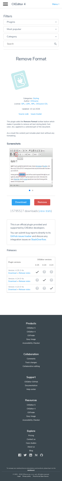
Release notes (24, 273)
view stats (45, 211)
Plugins (11, 22)
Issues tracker (36, 114)
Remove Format (31, 59)
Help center (31, 389)
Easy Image (31, 339)
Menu (55, 4)
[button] (29, 190)
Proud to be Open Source (40, 476)
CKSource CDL (42, 104)
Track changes (31, 362)
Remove (42, 202)
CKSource (34, 101)
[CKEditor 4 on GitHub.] (41, 455)
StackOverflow (38, 239)
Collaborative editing (31, 366)
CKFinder (31, 335)
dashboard (30, 470)
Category (12, 36)
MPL (33, 104)
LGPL (28, 104)
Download (20, 202)
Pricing (31, 435)
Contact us (31, 439)
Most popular (14, 29)
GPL (23, 104)
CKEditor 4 (19, 4)
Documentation (31, 385)
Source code (24, 114)
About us (31, 447)
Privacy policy (26, 476)
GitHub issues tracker (21, 236)
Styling (36, 98)
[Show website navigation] (5, 4)
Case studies (31, 443)
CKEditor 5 (31, 328)
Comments (31, 359)
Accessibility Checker (31, 343)
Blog (31, 450)
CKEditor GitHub (31, 382)
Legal (19, 476)
